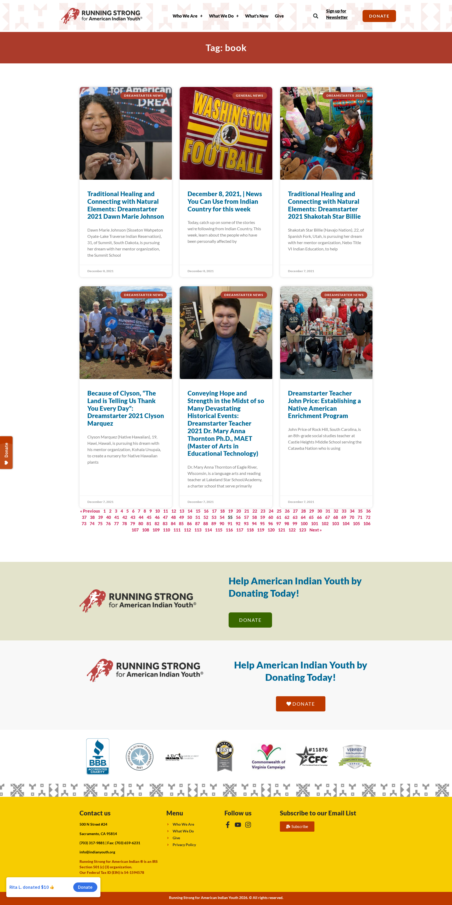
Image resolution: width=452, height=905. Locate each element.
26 (287, 510)
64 (303, 517)
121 (281, 529)
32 (336, 510)
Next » (315, 529)
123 (302, 529)
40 (108, 517)
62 (287, 517)
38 (92, 517)
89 (213, 523)
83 (165, 523)
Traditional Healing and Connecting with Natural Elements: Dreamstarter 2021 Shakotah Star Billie (324, 205)
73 (84, 523)
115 (218, 529)
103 (335, 523)
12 (173, 510)
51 (197, 517)
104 (345, 523)
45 (149, 517)
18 (222, 510)
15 (198, 510)
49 (181, 517)
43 (133, 517)
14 (190, 510)
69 (343, 517)
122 (292, 529)
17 (214, 510)
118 (250, 529)
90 (221, 523)
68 (335, 517)
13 (181, 510)
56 (238, 517)
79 (132, 523)
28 (303, 510)
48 (173, 517)
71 (360, 517)
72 (368, 517)
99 (294, 523)
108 (145, 529)
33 (344, 510)
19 (230, 510)
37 (84, 517)
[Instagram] (248, 824)
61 (278, 517)
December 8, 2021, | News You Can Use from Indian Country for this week (225, 201)
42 (124, 517)
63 (295, 517)
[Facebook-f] (227, 824)
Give (279, 15)
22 (254, 510)
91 (230, 523)
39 (100, 517)
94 (254, 523)
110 (166, 529)
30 (319, 510)
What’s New (256, 15)
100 (304, 523)
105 (356, 523)
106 (366, 523)
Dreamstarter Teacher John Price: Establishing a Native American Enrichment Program (324, 404)
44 (141, 517)
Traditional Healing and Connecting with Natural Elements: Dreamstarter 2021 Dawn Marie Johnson (125, 205)
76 (108, 523)
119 (260, 529)
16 (206, 510)
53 (214, 517)
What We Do (221, 15)
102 (325, 523)
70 (351, 517)
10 (157, 510)
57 (246, 517)
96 (270, 523)
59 (262, 517)
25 (279, 510)
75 (100, 523)
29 (311, 510)
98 (286, 523)
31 (327, 510)
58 (254, 517)
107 (135, 529)
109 (156, 529)
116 (229, 529)
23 (263, 510)
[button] (315, 16)
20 (238, 510)
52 (206, 517)
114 (208, 529)
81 (148, 523)
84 (173, 523)
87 (197, 523)
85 (181, 523)
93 (246, 523)
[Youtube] (238, 824)
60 (270, 517)
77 (116, 523)
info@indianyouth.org (97, 852)
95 (262, 523)
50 (189, 517)
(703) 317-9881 (92, 843)
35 (360, 510)
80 (140, 523)
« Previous (90, 510)
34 (352, 510)
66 (319, 517)
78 (124, 523)
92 (238, 523)
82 (157, 523)
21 (246, 510)
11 (165, 510)
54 (222, 517)
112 (187, 529)
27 (295, 510)
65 (311, 517)
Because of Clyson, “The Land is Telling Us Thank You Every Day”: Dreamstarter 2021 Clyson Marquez (125, 408)
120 (271, 529)
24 (271, 510)
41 (116, 517)
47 (165, 517)
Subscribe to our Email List (318, 813)
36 (368, 510)
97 (278, 523)
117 (239, 529)
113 (197, 529)
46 (157, 517)
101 (314, 523)
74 (92, 523)
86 (189, 523)
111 (176, 529)
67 (327, 517)
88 (205, 523)
